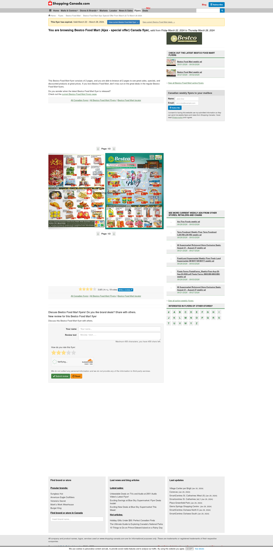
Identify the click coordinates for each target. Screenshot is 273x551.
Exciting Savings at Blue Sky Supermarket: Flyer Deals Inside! (135, 502)
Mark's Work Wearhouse (62, 504)
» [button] (113, 148)
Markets (104, 10)
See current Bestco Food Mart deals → (159, 22)
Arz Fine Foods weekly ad (188, 221)
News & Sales (126, 10)
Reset (77, 376)
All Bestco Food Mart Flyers (103, 100)
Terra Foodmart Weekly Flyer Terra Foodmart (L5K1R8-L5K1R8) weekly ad (197, 233)
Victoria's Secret (58, 500)
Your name (71, 328)
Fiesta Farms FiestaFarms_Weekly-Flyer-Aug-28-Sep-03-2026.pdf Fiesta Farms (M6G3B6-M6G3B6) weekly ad (198, 274)
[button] (50, 10)
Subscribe (217, 4)
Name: (171, 98)
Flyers (138, 10)
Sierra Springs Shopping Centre (190, 506)
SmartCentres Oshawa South (189, 513)
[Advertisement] (72, 55)
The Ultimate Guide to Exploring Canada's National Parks (136, 523)
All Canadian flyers (79, 100)
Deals (145, 10)
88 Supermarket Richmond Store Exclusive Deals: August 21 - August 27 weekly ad (199, 246)
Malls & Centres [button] (69, 10)
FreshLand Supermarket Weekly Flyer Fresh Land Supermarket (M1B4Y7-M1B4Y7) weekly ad (199, 259)
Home (56, 10)
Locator (113, 10)
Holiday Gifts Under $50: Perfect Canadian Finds (132, 520)
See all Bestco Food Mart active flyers (186, 82)
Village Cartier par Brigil (186, 488)
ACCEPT (189, 549)
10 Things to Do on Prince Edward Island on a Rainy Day (136, 527)
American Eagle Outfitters (62, 497)
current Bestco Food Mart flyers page (79, 94)
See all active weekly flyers (181, 300)
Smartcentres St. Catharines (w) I (191, 498)
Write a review (125, 290)
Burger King (55, 507)
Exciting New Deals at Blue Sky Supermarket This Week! (133, 508)
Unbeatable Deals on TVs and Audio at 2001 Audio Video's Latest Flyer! (133, 495)
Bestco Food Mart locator (129, 100)
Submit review (61, 376)
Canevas (179, 491)
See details (199, 548)
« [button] (98, 148)
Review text (70, 334)
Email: (171, 102)
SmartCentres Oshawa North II (190, 509)
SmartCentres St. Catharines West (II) (193, 495)
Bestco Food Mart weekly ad (189, 61)
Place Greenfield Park (185, 502)
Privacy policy (177, 117)
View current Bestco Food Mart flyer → (123, 22)
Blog (204, 4)
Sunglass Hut (56, 493)
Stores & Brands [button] (88, 10)
